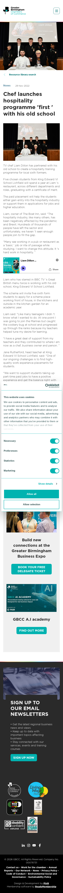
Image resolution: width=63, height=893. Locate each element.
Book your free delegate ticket (31, 569)
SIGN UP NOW (23, 757)
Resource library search (22, 74)
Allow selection (31, 504)
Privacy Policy (49, 870)
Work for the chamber (33, 867)
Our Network (23, 870)
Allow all (31, 494)
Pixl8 (46, 883)
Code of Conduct (16, 874)
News (6, 85)
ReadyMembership (45, 886)
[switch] (54, 451)
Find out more (31, 630)
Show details (45, 483)
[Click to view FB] (40, 845)
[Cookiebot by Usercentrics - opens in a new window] (45, 386)
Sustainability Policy (39, 877)
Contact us (12, 867)
